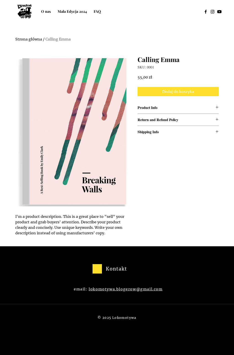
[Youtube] (219, 11)
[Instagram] (212, 11)
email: (81, 289)
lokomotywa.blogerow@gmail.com (125, 289)
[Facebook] (205, 11)
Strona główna (28, 39)
